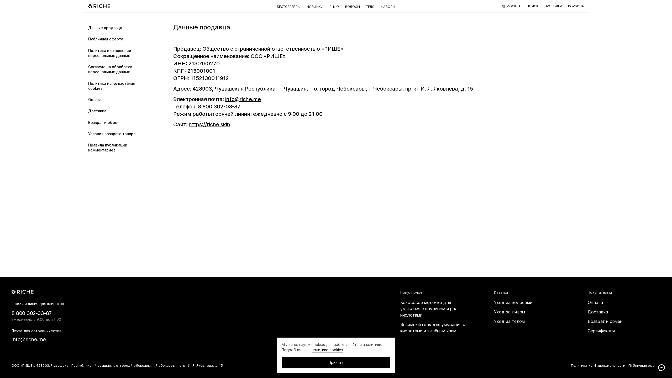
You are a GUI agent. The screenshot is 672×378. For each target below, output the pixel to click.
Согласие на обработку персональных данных (110, 69)
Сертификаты (601, 330)
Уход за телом (509, 321)
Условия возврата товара (111, 134)
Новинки (315, 7)
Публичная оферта (105, 39)
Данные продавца (105, 27)
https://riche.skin (209, 124)
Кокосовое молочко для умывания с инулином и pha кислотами (429, 309)
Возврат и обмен (103, 122)
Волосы (352, 7)
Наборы (388, 7)
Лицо (334, 7)
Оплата (94, 99)
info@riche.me (243, 99)
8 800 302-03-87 (32, 313)
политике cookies (327, 350)
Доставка (97, 111)
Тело (370, 7)
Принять (336, 362)
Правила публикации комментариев (107, 147)
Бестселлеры (288, 7)
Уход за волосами (513, 302)
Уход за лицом (509, 311)
